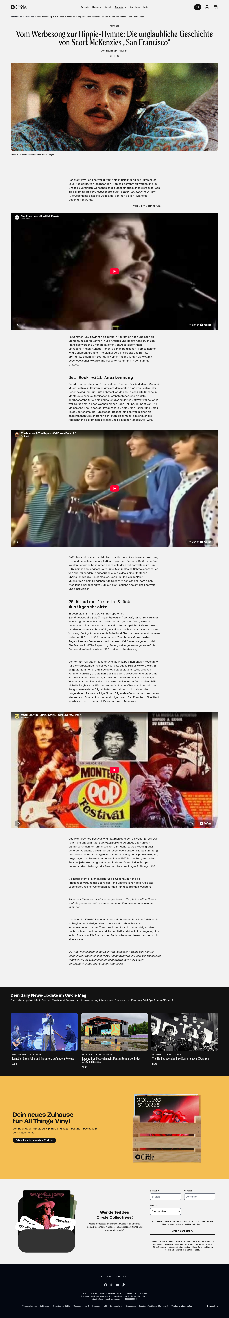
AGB (105, 1306)
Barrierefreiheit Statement (153, 1306)
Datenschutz (116, 1306)
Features (29, 17)
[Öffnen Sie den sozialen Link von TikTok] (123, 1285)
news (14, 1064)
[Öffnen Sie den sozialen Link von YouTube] (117, 1285)
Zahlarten (45, 1306)
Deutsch (211, 1306)
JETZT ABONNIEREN (182, 1231)
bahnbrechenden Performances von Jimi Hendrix (99, 846)
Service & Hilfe (61, 1306)
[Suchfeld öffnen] (197, 7)
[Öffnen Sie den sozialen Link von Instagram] (111, 1285)
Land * (153, 1206)
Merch (108, 7)
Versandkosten (29, 1306)
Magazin (118, 7)
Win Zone (135, 7)
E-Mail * (154, 1191)
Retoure (96, 1306)
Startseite (16, 17)
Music (95, 7)
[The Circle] (19, 7)
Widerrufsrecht (81, 1306)
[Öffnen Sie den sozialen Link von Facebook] (106, 1285)
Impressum (131, 1306)
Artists (85, 7)
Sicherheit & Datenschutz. (186, 1250)
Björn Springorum (149, 205)
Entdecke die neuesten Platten (34, 1140)
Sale (145, 7)
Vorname (188, 1191)
